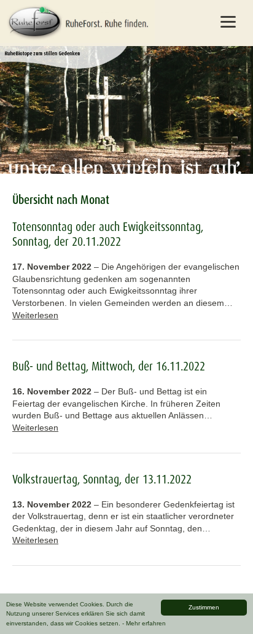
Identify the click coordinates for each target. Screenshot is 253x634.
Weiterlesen (35, 315)
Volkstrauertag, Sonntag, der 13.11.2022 (102, 479)
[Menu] (228, 21)
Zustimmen (204, 607)
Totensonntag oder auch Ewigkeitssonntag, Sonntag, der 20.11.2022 (107, 234)
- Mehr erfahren (144, 623)
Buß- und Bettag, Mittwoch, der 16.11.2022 (108, 366)
